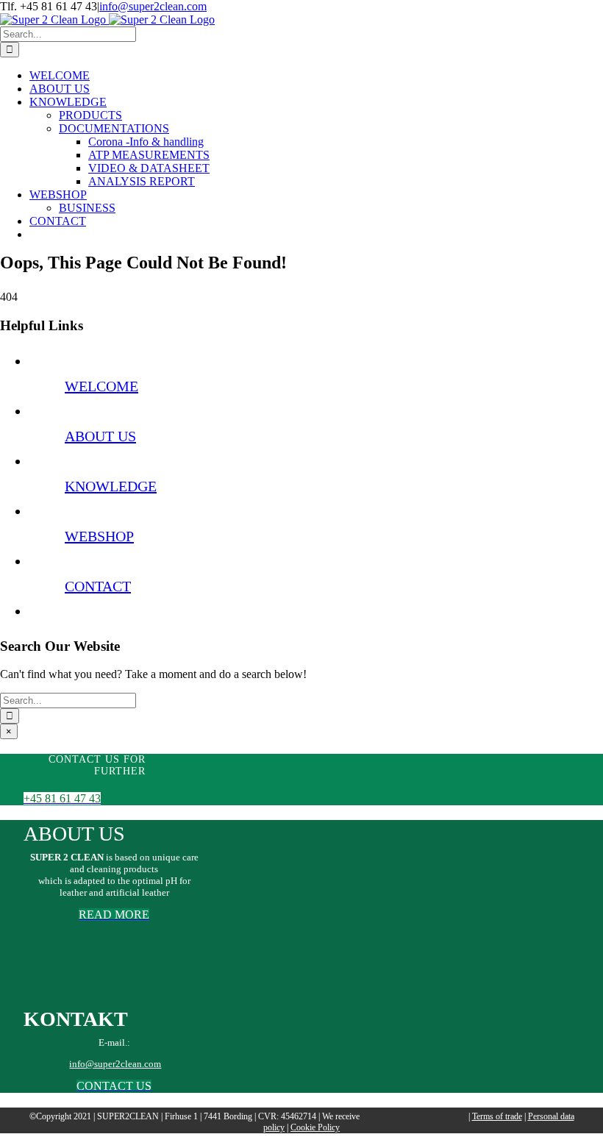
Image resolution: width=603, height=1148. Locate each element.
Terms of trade (497, 1116)
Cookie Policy (315, 1127)
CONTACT (98, 586)
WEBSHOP (99, 536)
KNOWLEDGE (111, 486)
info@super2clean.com (153, 6)
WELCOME (101, 386)
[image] (114, 983)
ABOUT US (100, 436)
